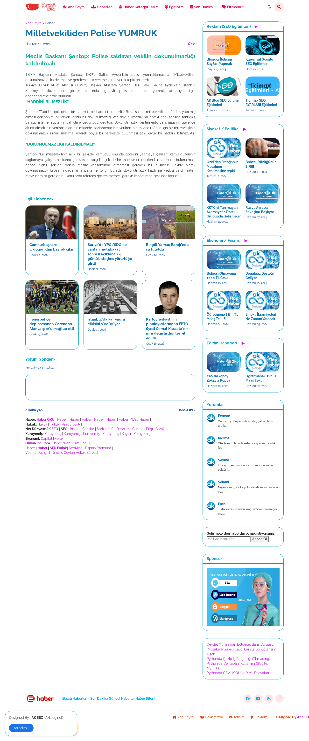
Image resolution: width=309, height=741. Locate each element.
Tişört (211, 654)
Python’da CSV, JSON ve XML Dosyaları (238, 673)
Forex (59, 438)
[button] (269, 7)
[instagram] (279, 698)
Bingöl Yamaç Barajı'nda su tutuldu (167, 247)
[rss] (269, 698)
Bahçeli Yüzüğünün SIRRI (261, 164)
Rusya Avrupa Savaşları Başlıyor (260, 210)
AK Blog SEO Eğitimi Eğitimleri (223, 102)
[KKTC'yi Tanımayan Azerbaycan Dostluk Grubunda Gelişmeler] (224, 193)
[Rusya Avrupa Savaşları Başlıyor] (263, 193)
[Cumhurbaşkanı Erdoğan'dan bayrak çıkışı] (52, 222)
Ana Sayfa (33, 23)
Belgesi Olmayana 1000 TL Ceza (221, 276)
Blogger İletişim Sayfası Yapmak (219, 61)
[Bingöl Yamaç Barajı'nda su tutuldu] (168, 222)
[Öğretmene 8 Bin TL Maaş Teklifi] (224, 300)
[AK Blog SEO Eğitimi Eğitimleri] (224, 86)
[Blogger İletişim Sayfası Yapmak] (224, 45)
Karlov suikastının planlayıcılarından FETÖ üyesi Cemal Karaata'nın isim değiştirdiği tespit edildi (167, 328)
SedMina (76, 448)
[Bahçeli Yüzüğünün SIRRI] (263, 148)
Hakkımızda (213, 717)
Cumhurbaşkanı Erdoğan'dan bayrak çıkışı (52, 247)
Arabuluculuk (72, 424)
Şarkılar (88, 429)
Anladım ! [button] (21, 728)
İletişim (238, 717)
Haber (50, 23)
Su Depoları (120, 429)
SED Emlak (58, 448)
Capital (46, 438)
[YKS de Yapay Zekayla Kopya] (224, 362)
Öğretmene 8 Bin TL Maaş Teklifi (222, 317)
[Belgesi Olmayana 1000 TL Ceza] (224, 259)
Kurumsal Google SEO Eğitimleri (259, 61)
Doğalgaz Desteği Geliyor (260, 276)
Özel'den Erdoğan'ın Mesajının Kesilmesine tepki (222, 166)
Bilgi (149, 429)
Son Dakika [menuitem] (203, 7)
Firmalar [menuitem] (233, 7)
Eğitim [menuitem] (174, 7)
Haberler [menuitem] (104, 7)
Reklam (260, 717)
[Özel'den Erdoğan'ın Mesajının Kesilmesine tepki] (224, 148)
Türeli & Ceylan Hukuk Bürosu (74, 452)
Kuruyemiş (52, 434)
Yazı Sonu (80, 443)
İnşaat (75, 429)
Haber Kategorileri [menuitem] (138, 7)
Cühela (137, 429)
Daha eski (185, 410)
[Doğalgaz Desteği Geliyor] (263, 259)
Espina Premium (98, 448)
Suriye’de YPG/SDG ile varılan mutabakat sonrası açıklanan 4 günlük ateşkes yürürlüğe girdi (110, 254)
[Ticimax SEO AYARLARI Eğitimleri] (263, 86)
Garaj (159, 429)
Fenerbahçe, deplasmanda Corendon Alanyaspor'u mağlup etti (51, 324)
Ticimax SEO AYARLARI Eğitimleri (261, 102)
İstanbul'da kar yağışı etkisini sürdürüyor (106, 321)
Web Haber (140, 419)
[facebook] (248, 698)
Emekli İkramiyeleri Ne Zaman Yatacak (261, 317)
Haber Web (61, 443)
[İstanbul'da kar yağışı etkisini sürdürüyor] (110, 297)
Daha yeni (35, 410)
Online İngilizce (37, 443)
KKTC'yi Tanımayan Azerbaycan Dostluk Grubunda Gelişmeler (224, 212)
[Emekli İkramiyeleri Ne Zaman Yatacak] (263, 300)
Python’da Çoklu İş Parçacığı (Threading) (238, 659)
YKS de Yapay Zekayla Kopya (218, 378)
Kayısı (126, 434)
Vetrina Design (36, 452)
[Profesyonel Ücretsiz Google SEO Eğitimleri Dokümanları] (243, 624)
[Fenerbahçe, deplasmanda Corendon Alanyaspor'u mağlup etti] (52, 297)
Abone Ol (259, 539)
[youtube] (258, 698)
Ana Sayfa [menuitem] (75, 7)
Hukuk (42, 424)
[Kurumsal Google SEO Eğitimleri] (263, 45)
